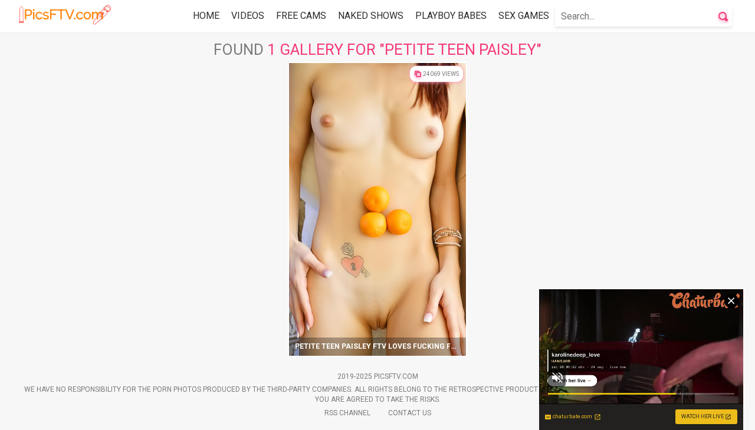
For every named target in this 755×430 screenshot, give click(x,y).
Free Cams (301, 15)
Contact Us (409, 413)
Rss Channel (347, 413)
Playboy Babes (451, 15)
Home (206, 15)
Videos (247, 15)
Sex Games (523, 15)
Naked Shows (370, 15)
